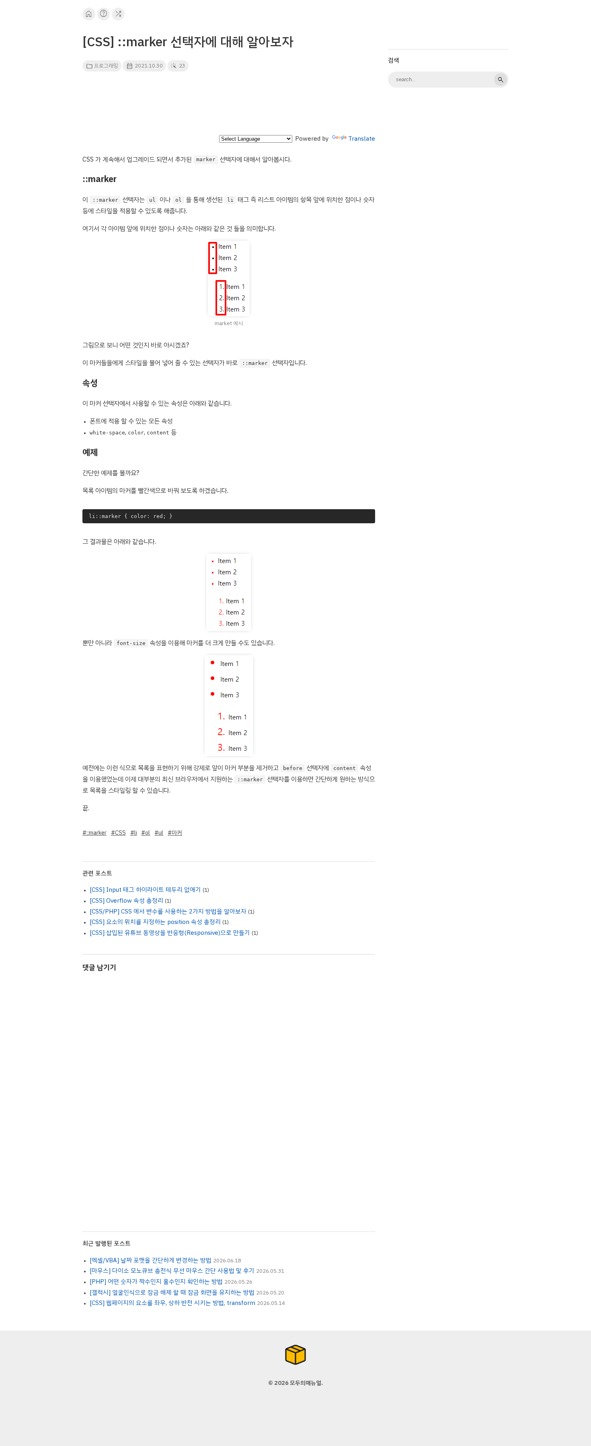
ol (147, 833)
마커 (177, 833)
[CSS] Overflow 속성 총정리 (126, 900)
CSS (120, 833)
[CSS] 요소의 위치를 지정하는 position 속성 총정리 (155, 922)
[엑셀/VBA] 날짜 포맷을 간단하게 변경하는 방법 (150, 1260)
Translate (361, 138)
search (500, 79)
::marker (96, 833)
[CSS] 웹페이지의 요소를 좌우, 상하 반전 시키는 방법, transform (172, 1303)
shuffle (118, 14)
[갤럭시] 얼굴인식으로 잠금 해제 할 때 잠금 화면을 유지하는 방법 (172, 1292)
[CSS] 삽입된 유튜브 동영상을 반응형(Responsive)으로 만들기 (170, 932)
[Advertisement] (228, 106)
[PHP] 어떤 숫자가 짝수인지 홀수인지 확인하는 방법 (156, 1281)
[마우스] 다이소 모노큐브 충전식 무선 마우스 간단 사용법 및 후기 (172, 1270)
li (135, 833)
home (88, 14)
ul (160, 833)
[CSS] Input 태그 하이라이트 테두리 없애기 (145, 889)
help (103, 14)
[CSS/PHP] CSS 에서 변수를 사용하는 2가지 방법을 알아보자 (168, 911)
